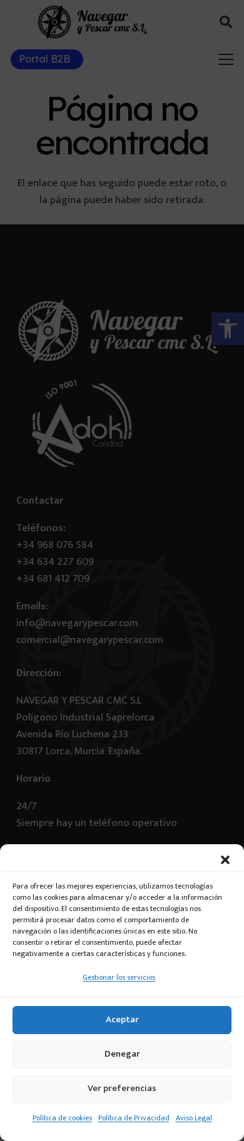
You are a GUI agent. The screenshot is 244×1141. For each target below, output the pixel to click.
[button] (225, 860)
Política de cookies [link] (62, 1118)
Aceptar (122, 1019)
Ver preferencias (122, 1088)
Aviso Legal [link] (194, 1118)
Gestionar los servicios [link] (119, 977)
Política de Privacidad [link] (134, 1118)
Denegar (122, 1054)
